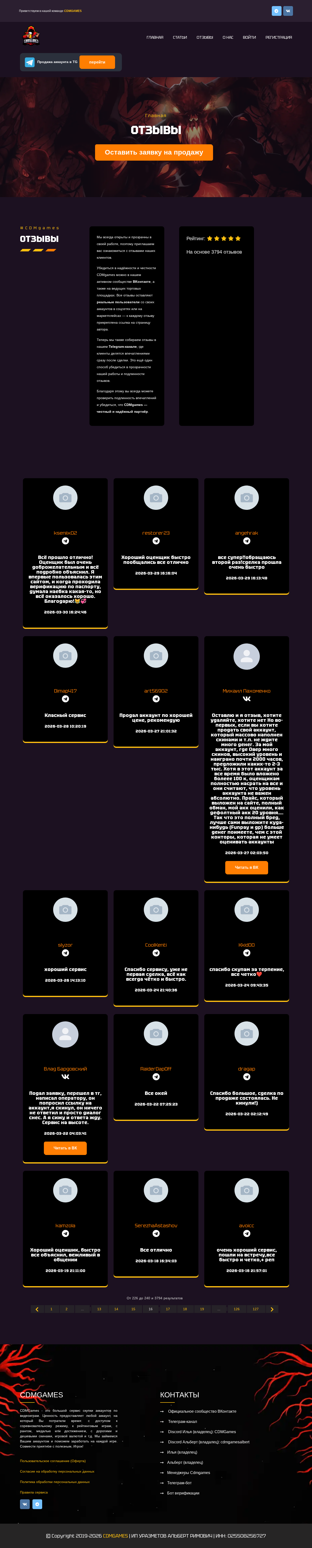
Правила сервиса (34, 1492)
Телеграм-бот (179, 1483)
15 (133, 1309)
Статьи (180, 37)
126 (237, 1309)
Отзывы (205, 37)
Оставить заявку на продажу (154, 152)
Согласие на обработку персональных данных (57, 1471)
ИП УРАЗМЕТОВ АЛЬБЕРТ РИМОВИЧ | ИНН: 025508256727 (198, 1536)
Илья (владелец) (182, 1452)
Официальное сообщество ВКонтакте (201, 1411)
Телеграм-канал (182, 1422)
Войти (249, 37)
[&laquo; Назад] (37, 1309)
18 (185, 1309)
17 (168, 1309)
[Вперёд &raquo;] (272, 1309)
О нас (228, 37)
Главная (155, 37)
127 (256, 1309)
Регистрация (279, 37)
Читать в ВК (246, 867)
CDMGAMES (115, 1536)
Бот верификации (183, 1493)
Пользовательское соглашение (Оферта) (53, 1461)
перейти (97, 62)
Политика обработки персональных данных (55, 1482)
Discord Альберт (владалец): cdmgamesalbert (208, 1442)
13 (99, 1309)
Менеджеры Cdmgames (188, 1473)
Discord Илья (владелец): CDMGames (201, 1432)
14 (116, 1309)
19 (202, 1309)
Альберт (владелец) (185, 1462)
